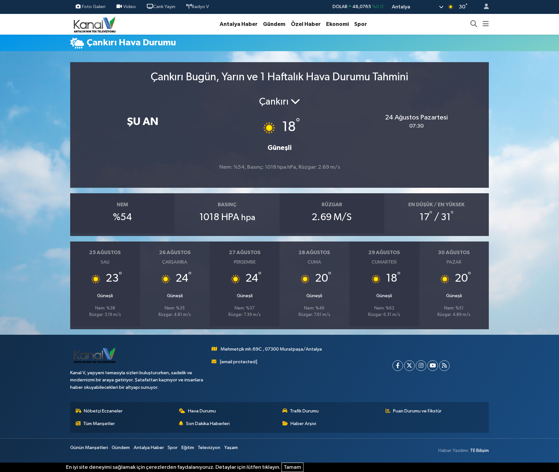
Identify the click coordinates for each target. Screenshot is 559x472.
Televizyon (209, 447)
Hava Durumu (202, 411)
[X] (409, 365)
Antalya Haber (239, 24)
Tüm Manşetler (99, 423)
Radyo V (200, 6)
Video (129, 6)
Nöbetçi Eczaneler (103, 411)
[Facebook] (397, 365)
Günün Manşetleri (89, 447)
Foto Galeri (93, 6)
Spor (360, 24)
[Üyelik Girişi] (483, 7)
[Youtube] (432, 365)
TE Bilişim (479, 450)
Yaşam (231, 447)
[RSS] (444, 365)
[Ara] (474, 24)
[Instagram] (421, 365)
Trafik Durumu (304, 411)
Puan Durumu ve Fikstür (417, 411)
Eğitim (187, 447)
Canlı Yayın (164, 6)
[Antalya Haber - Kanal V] (94, 24)
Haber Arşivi (303, 423)
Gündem (274, 24)
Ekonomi (337, 24)
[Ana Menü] (486, 24)
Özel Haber (306, 24)
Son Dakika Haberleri (208, 423)
